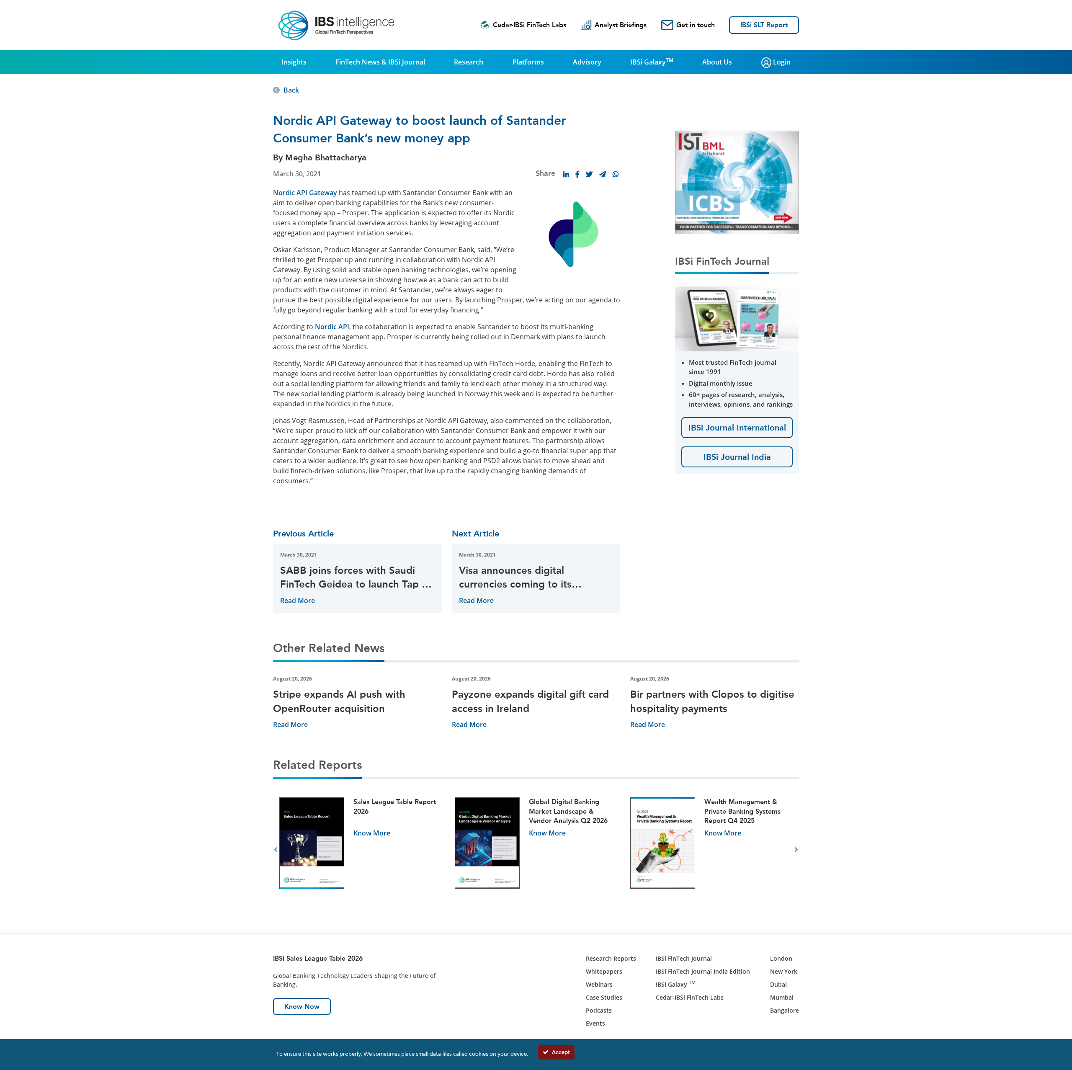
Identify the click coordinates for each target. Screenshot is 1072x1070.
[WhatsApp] (615, 174)
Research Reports (611, 958)
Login (781, 62)
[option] (360, 850)
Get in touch (695, 25)
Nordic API (332, 326)
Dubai (778, 984)
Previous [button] (275, 850)
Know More (371, 833)
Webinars (599, 984)
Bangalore (784, 1010)
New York (783, 971)
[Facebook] (577, 174)
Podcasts (599, 1010)
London (781, 958)
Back (291, 90)
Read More (297, 600)
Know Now (302, 1007)
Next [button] (796, 850)
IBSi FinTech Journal (684, 958)
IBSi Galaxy (651, 62)
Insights (294, 62)
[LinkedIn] (566, 174)
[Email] (603, 174)
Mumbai (782, 997)
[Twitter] (589, 174)
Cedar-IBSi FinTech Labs (529, 25)
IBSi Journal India (737, 457)
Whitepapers (604, 971)
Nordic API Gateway (305, 192)
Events (595, 1023)
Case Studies (604, 997)
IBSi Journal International (737, 428)
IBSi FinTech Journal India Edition (703, 971)
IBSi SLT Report (764, 25)
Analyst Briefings (621, 25)
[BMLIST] (737, 181)
